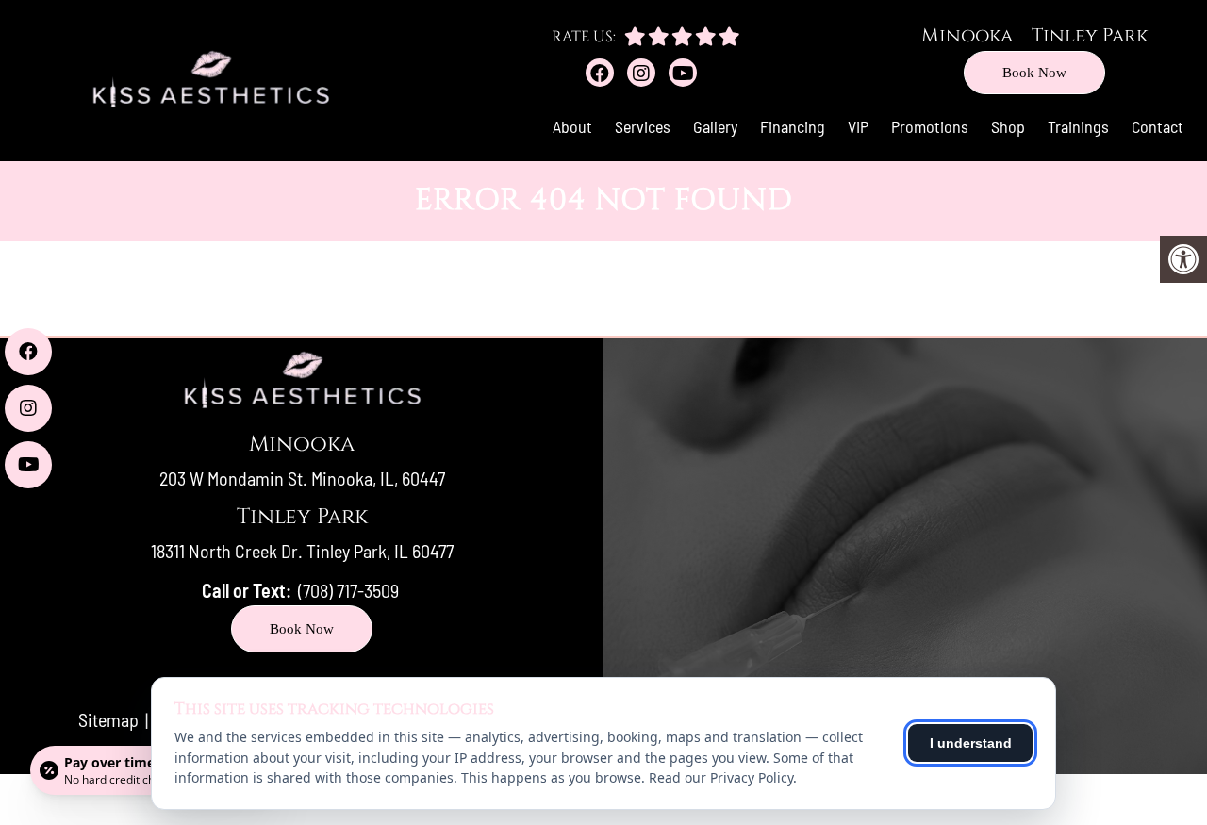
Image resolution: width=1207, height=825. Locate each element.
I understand (971, 743)
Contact (1157, 126)
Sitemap (108, 719)
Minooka (967, 35)
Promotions (929, 126)
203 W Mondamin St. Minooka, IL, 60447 (302, 478)
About (572, 126)
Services (642, 126)
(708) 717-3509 (348, 590)
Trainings (1078, 126)
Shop (1008, 126)
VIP (858, 126)
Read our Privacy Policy (721, 777)
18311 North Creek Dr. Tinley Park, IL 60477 (302, 550)
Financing (792, 126)
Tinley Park (1090, 35)
